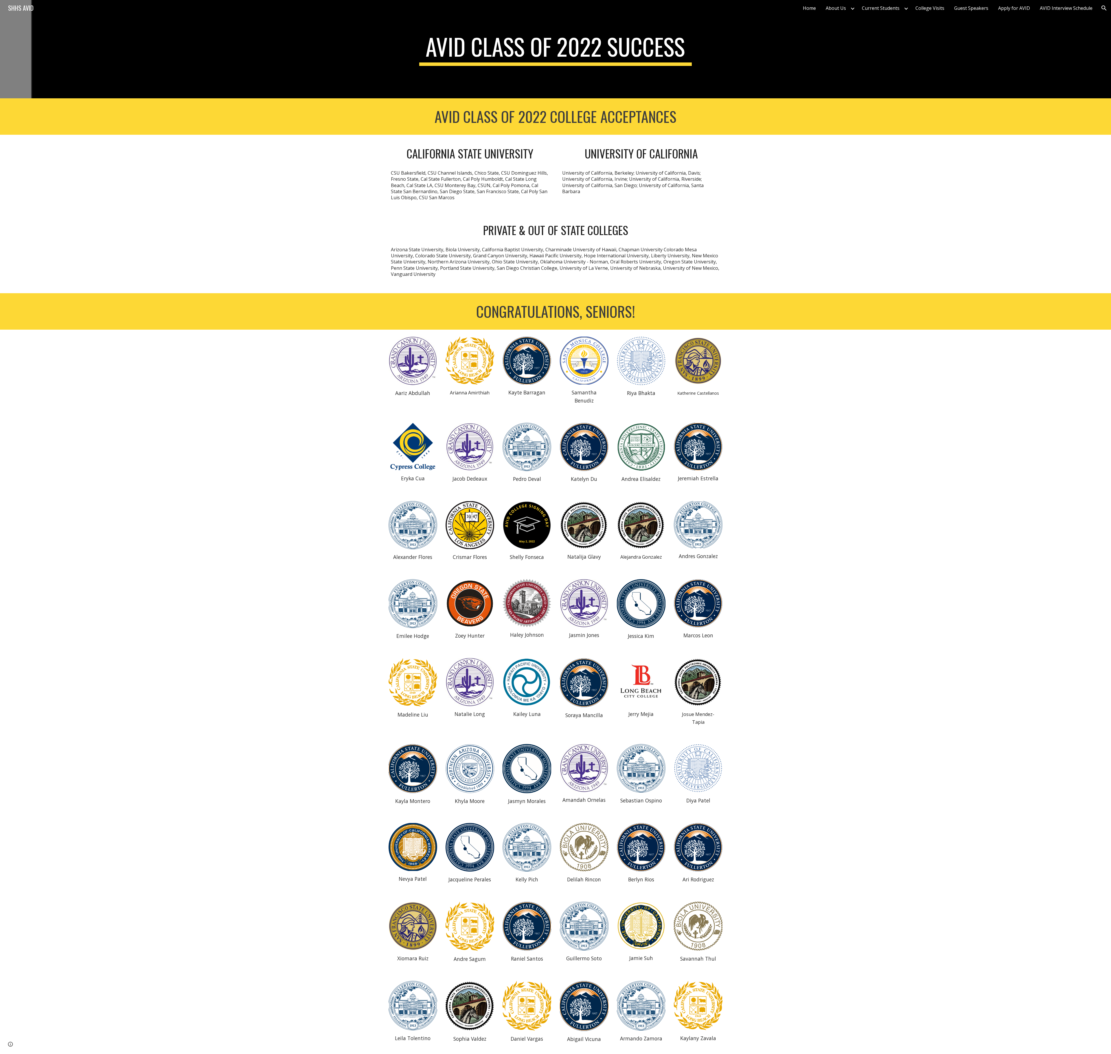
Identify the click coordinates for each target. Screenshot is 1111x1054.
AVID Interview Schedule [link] (1066, 8)
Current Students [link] (881, 8)
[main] (555, 49)
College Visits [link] (929, 8)
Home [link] (809, 8)
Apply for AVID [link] (1014, 8)
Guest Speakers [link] (971, 8)
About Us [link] (836, 8)
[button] (1104, 8)
